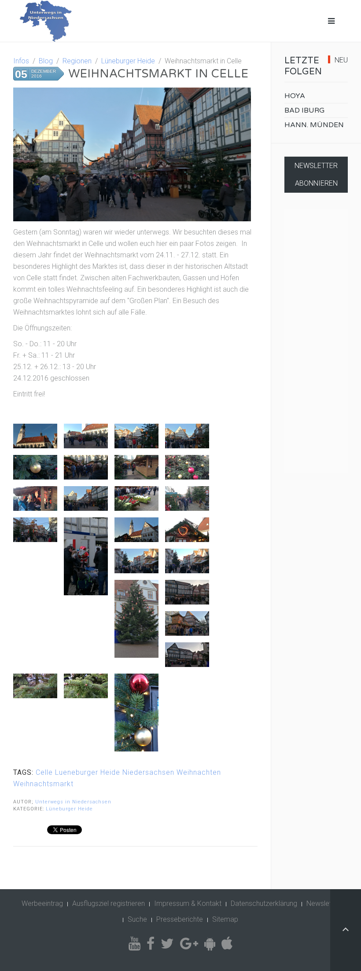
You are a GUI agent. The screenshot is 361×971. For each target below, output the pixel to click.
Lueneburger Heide (87, 772)
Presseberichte (179, 919)
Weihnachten (199, 772)
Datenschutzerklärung (264, 903)
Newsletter (323, 903)
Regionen (77, 61)
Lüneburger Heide (128, 61)
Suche (137, 919)
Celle (44, 772)
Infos (21, 61)
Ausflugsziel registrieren (108, 903)
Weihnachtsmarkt (43, 784)
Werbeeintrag (42, 903)
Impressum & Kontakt (187, 903)
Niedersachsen (148, 772)
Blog (46, 61)
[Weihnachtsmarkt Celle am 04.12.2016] (35, 436)
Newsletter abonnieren (316, 174)
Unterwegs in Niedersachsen (73, 802)
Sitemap (225, 919)
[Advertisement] (316, 341)
